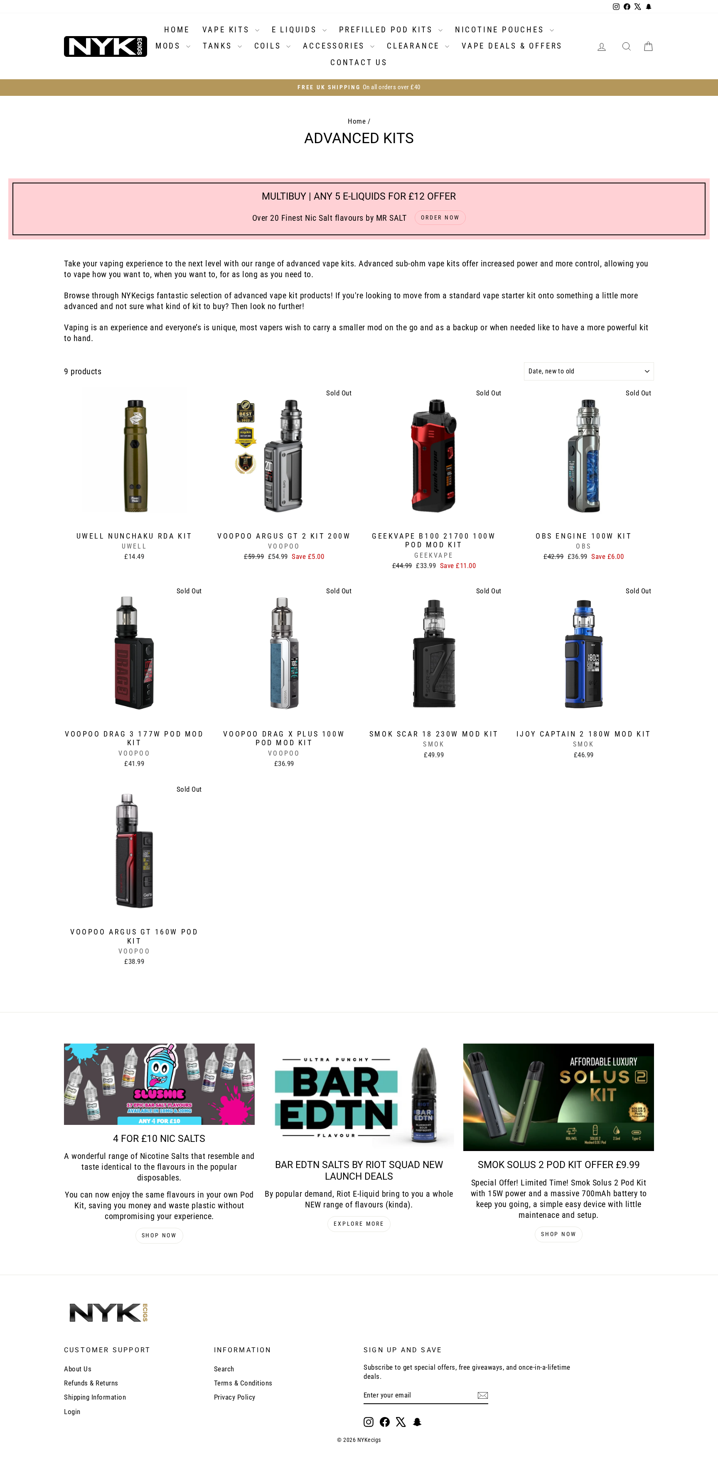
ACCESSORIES (335, 46)
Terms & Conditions (243, 1383)
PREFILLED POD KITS (387, 29)
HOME (176, 29)
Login (72, 1411)
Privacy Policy (235, 1397)
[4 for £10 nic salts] (159, 1084)
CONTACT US (359, 62)
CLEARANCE (415, 46)
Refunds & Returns (91, 1383)
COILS (269, 46)
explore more (359, 1223)
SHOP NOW (159, 1235)
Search (224, 1369)
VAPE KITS (227, 29)
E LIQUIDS (296, 29)
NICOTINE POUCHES (501, 29)
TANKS (219, 46)
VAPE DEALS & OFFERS (512, 46)
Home (357, 121)
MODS (169, 46)
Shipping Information (95, 1397)
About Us (77, 1369)
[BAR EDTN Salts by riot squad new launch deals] (359, 1097)
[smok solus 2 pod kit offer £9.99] (558, 1097)
